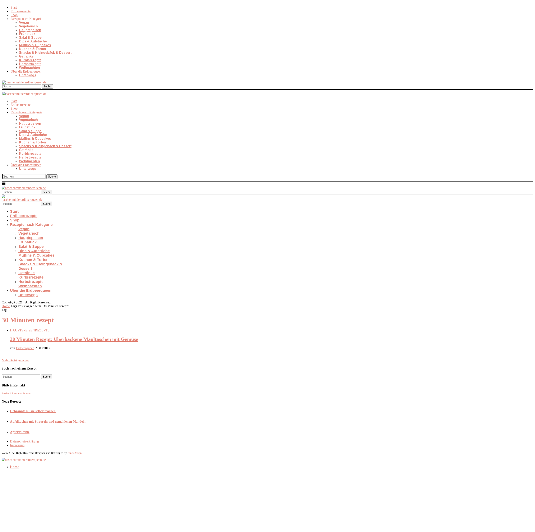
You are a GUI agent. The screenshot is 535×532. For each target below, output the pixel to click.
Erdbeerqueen (25, 348)
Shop (14, 15)
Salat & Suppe (30, 37)
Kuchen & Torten (32, 49)
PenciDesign (75, 452)
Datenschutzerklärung (24, 441)
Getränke (26, 56)
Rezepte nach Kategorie (26, 18)
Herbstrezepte (30, 64)
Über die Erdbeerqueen (26, 71)
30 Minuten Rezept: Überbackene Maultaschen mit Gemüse (74, 339)
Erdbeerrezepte (21, 11)
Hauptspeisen (30, 30)
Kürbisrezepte (30, 60)
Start (14, 7)
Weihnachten (29, 67)
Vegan (24, 22)
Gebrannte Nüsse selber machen (33, 411)
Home (6, 306)
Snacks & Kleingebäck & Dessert (45, 52)
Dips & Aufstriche (33, 41)
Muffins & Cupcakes (35, 45)
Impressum (17, 445)
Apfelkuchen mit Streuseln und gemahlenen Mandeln (47, 421)
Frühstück (27, 34)
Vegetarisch (28, 26)
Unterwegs (27, 75)
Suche (47, 86)
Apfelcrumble (19, 432)
